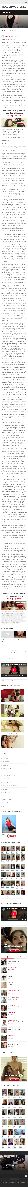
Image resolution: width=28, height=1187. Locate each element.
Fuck (15, 615)
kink (19, 617)
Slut (25, 620)
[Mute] (22, 675)
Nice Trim (10, 1014)
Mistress (21, 618)
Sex (6, 620)
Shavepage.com (14, 115)
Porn (3, 620)
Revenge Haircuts (6, 782)
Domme (3, 615)
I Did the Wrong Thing (19, 639)
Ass (6, 611)
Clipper (7, 613)
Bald (9, 611)
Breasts (3, 613)
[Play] (3, 675)
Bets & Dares (5, 758)
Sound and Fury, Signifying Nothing (16, 1022)
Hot (16, 617)
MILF (13, 618)
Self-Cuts (4, 789)
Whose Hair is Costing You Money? (16, 1006)
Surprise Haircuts (6, 796)
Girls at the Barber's (6, 768)
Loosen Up (10, 991)
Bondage (17, 611)
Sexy (9, 620)
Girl (18, 615)
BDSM (12, 611)
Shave (12, 620)
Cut (17, 613)
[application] (14, 670)
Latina (3, 618)
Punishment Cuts (6, 778)
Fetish (12, 615)
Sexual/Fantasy (6, 792)
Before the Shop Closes (13, 1044)
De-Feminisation (6, 761)
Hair (21, 615)
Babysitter (10, 976)
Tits (9, 622)
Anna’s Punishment (12, 999)
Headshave (12, 617)
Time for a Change (6, 799)
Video (3, 806)
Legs (7, 618)
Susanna (8, 36)
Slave (22, 620)
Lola (10, 618)
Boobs (21, 611)
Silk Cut (10, 984)
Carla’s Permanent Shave (14, 961)
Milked (16, 618)
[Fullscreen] (25, 675)
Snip (7, 622)
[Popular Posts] (20, 957)
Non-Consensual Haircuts (8, 775)
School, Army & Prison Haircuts (9, 785)
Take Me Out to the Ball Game (15, 1037)
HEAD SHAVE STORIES (14, 6)
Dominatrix (22, 613)
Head (7, 617)
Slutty (3, 622)
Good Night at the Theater (14, 1029)
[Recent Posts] (7, 957)
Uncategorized (5, 802)
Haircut (3, 617)
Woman (13, 622)
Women (17, 622)
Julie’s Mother (11, 969)
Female (7, 615)
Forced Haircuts (6, 765)
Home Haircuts (5, 12)
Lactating (23, 617)
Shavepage (17, 620)
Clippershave (13, 613)
